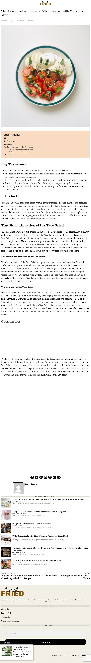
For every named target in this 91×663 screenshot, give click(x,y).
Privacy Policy (7, 613)
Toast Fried (31, 484)
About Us (5, 609)
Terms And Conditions (10, 621)
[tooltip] (32, 477)
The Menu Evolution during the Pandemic (21, 149)
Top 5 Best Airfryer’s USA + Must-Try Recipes (31, 524)
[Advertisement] (45, 341)
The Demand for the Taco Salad (18, 152)
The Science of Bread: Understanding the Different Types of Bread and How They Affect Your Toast (50, 549)
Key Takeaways (10, 141)
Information (19, 21)
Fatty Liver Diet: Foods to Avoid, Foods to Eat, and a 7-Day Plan (39, 511)
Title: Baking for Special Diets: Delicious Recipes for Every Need (40, 536)
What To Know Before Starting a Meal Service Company (36, 560)
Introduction (8, 144)
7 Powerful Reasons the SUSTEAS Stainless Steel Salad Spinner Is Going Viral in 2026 (22, 651)
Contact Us (5, 617)
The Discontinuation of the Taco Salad (18, 147)
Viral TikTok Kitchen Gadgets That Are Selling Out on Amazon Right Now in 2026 (48, 499)
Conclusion (8, 154)
